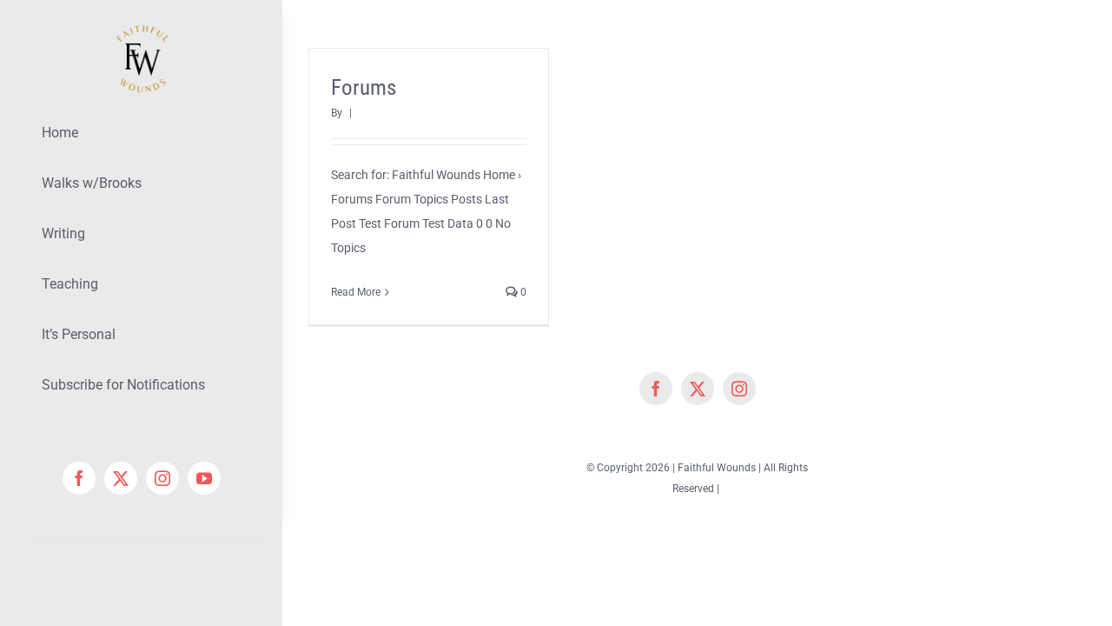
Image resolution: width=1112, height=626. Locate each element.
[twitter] (120, 478)
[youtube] (204, 478)
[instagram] (162, 478)
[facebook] (79, 478)
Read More (356, 292)
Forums (363, 87)
